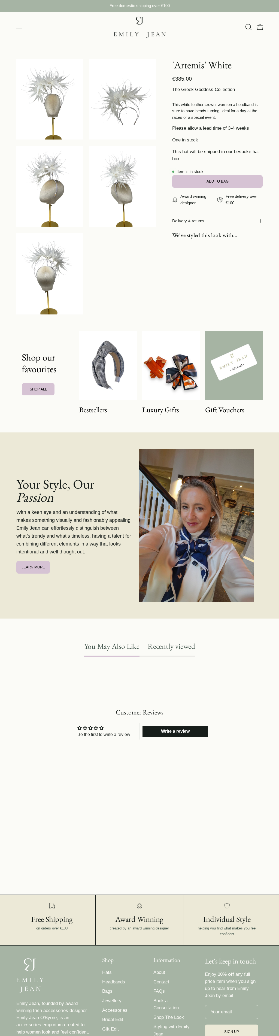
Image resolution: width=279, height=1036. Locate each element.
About (159, 972)
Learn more (33, 567)
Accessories (115, 1010)
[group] (139, 6)
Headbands (113, 981)
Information (166, 960)
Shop (108, 960)
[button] (248, 27)
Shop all (38, 389)
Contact (161, 981)
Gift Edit (110, 1029)
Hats (107, 972)
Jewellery (112, 1000)
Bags (107, 991)
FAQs (159, 991)
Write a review (175, 731)
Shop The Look (168, 1017)
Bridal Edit (112, 1019)
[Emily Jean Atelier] (139, 27)
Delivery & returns (188, 221)
